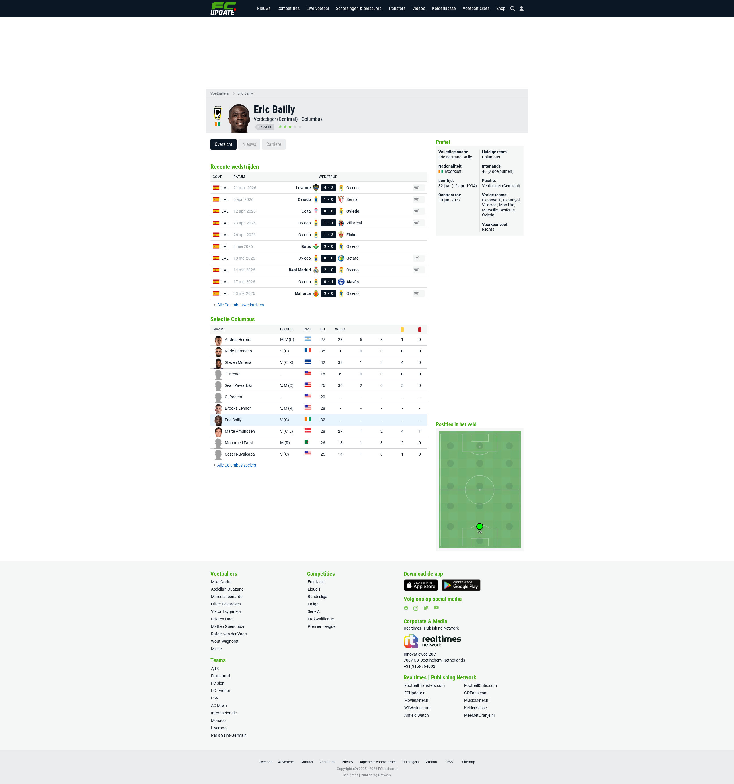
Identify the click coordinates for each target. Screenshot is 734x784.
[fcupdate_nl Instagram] (416, 608)
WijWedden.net (417, 707)
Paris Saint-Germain (229, 735)
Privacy (347, 762)
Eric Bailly (245, 93)
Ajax (215, 668)
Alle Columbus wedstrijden (240, 305)
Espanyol (511, 200)
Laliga (313, 604)
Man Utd (506, 205)
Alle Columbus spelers (236, 465)
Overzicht (223, 144)
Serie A (314, 611)
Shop (500, 8)
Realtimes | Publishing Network (367, 775)
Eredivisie (316, 581)
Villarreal (489, 205)
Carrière (273, 144)
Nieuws (263, 8)
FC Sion (218, 683)
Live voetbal (318, 8)
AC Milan (219, 705)
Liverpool (219, 728)
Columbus (312, 119)
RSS (450, 762)
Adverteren (286, 762)
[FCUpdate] (223, 8)
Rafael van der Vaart (229, 634)
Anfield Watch (416, 715)
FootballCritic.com (480, 685)
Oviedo (488, 215)
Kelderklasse (444, 8)
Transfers (396, 8)
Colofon (431, 762)
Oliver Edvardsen (226, 604)
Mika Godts (221, 581)
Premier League (321, 626)
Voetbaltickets (476, 8)
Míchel (216, 648)
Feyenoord (220, 675)
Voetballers (219, 93)
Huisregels (410, 762)
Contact (307, 762)
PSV (214, 698)
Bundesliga (317, 596)
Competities (288, 8)
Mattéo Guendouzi (227, 626)
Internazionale (224, 713)
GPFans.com (475, 693)
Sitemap (468, 762)
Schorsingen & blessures (358, 8)
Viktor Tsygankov (226, 611)
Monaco (218, 720)
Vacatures (327, 762)
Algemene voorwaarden (378, 762)
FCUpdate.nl (415, 693)
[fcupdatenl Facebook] (406, 608)
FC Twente (220, 690)
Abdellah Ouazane (227, 589)
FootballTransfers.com (424, 685)
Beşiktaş (507, 210)
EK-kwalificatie (321, 619)
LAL (225, 187)
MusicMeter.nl (476, 700)
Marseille (490, 210)
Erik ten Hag (222, 619)
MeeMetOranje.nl (479, 715)
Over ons (265, 762)
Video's (418, 8)
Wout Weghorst (225, 641)
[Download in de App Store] (421, 585)
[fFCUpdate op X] (426, 607)
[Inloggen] (519, 8)
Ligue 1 (314, 589)
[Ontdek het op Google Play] (461, 585)
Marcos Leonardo (227, 596)
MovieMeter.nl (416, 700)
